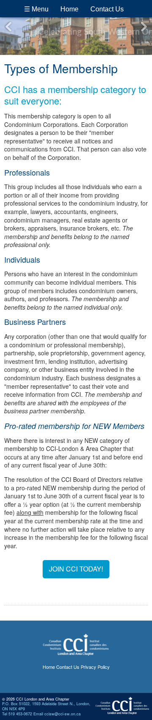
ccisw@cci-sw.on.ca (62, 714)
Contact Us (107, 9)
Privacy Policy (95, 666)
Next (143, 26)
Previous (8, 26)
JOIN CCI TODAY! (76, 569)
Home (69, 9)
